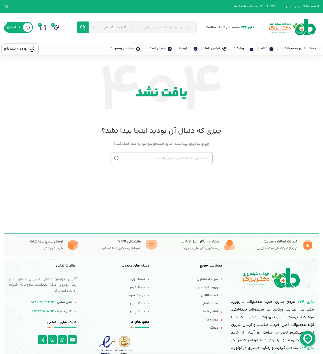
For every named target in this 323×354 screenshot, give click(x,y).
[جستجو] (83, 27)
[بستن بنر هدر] (6, 6)
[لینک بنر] (161, 6)
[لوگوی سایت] (291, 27)
